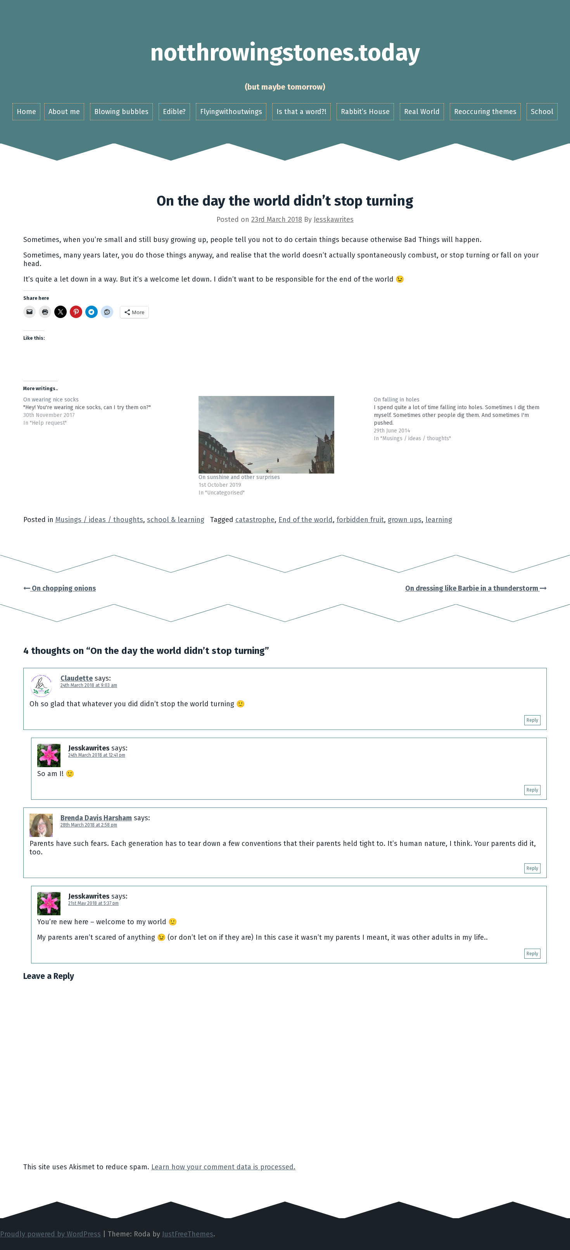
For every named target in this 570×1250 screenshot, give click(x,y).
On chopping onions (63, 588)
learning (438, 519)
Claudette (76, 678)
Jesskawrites (334, 219)
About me (64, 111)
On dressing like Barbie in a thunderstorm (472, 588)
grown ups (404, 519)
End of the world (305, 519)
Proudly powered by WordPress (50, 1234)
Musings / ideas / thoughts (99, 519)
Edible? (174, 111)
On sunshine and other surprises (239, 477)
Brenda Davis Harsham (96, 818)
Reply (532, 720)
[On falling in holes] (461, 419)
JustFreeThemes (187, 1234)
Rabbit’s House (365, 111)
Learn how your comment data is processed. (223, 1167)
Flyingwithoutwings (231, 111)
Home (26, 111)
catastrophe (255, 519)
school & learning (175, 519)
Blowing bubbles (121, 111)
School (542, 111)
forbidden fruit (360, 519)
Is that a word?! (301, 111)
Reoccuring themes (485, 111)
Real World (422, 111)
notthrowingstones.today (285, 53)
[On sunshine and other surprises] (282, 435)
